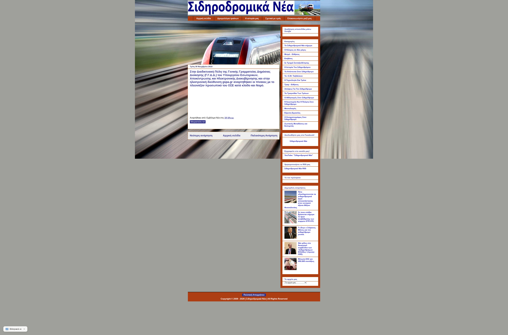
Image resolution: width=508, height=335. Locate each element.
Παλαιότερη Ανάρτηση (264, 135)
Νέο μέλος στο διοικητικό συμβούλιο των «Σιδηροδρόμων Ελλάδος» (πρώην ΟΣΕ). (306, 248)
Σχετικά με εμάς (273, 18)
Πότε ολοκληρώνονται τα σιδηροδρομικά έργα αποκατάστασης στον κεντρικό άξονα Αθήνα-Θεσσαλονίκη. (300, 200)
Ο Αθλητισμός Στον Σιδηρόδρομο (299, 98)
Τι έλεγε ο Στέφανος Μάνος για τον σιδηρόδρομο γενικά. (307, 231)
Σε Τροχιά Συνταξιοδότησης (296, 63)
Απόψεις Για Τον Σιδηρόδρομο (298, 89)
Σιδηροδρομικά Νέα (298, 141)
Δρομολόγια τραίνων (228, 18)
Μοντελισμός (290, 108)
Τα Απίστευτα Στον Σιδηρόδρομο (299, 71)
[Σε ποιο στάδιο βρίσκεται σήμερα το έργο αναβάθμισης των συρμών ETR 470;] (290, 223)
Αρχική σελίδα (203, 18)
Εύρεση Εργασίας (292, 113)
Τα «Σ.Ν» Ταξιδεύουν (293, 76)
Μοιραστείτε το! (198, 122)
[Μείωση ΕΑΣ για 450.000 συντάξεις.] (290, 269)
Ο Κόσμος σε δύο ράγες (295, 50)
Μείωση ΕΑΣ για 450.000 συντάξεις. (306, 260)
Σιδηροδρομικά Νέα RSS (295, 168)
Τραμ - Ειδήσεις (291, 84)
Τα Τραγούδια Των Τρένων (296, 93)
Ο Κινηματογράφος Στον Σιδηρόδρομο (295, 118)
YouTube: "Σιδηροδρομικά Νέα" (298, 155)
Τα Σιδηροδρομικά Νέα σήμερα (298, 45)
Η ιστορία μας (252, 18)
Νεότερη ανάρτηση (201, 135)
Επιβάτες (288, 58)
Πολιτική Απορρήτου (254, 295)
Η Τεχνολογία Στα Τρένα (295, 80)
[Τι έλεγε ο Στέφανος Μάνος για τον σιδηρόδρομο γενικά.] (290, 238)
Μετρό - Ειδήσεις (292, 54)
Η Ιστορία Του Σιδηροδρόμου (297, 67)
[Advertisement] (233, 43)
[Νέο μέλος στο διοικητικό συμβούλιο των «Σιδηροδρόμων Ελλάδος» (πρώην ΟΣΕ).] (290, 253)
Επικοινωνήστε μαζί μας (299, 18)
